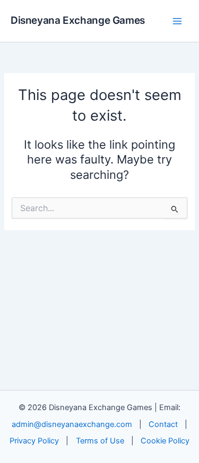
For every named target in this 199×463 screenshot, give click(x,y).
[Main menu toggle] (177, 21)
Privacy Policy (34, 441)
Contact (163, 424)
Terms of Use (100, 441)
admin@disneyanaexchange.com (72, 424)
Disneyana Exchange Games (78, 20)
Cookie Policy (165, 441)
